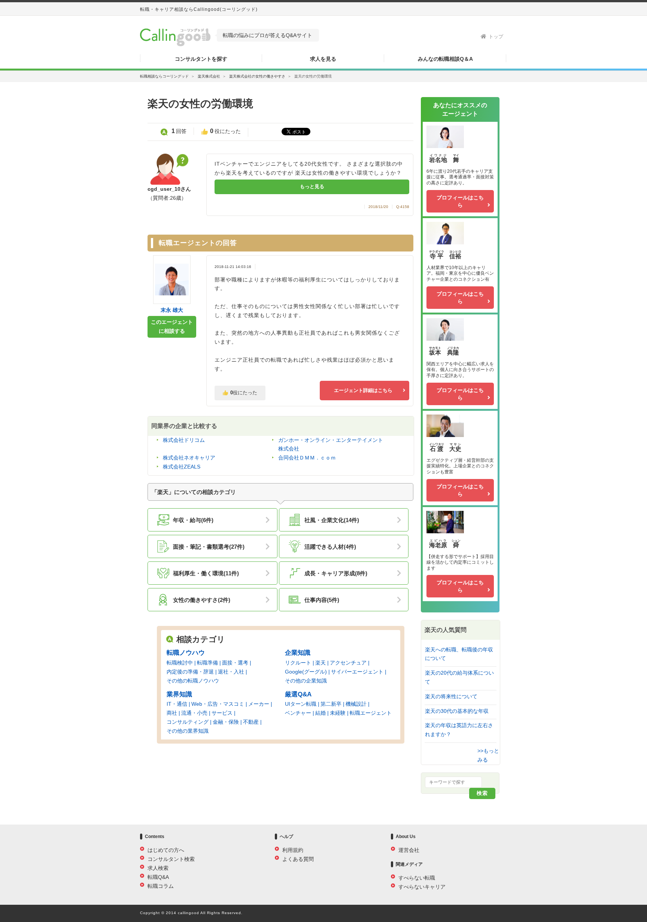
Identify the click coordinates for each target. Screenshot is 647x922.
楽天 (320, 663)
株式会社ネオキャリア (189, 458)
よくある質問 (298, 859)
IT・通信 (177, 704)
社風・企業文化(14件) (331, 520)
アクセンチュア (348, 663)
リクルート (298, 663)
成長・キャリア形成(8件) (335, 573)
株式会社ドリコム (184, 440)
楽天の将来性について (451, 696)
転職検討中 (180, 663)
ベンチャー (298, 713)
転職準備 (207, 663)
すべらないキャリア (422, 887)
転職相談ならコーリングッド (164, 76)
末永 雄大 (172, 310)
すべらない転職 (416, 878)
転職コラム (161, 886)
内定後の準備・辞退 (190, 672)
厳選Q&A (298, 694)
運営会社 (408, 850)
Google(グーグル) (306, 672)
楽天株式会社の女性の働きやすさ (257, 76)
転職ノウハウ (186, 652)
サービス (222, 713)
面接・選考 (235, 663)
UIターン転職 (300, 704)
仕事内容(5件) (321, 600)
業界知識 (179, 694)
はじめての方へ (166, 850)
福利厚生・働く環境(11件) (206, 573)
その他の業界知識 (188, 731)
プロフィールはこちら (460, 201)
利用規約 (292, 850)
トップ (496, 36)
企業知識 (297, 652)
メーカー (258, 704)
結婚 (320, 713)
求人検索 (158, 868)
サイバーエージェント (357, 672)
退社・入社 (231, 672)
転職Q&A (158, 877)
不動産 (251, 722)
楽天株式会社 (209, 76)
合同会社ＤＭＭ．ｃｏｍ (307, 458)
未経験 (338, 713)
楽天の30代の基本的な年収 (457, 711)
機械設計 (356, 704)
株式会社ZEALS (181, 467)
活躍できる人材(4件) (330, 546)
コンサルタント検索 (171, 859)
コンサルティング (188, 722)
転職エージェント (371, 713)
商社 (172, 713)
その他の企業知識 (306, 681)
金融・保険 (226, 722)
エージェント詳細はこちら (363, 390)
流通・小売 (194, 713)
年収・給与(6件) (193, 520)
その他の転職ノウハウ (193, 681)
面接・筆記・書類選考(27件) (208, 546)
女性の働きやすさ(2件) (201, 600)
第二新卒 (331, 704)
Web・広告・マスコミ (217, 704)
